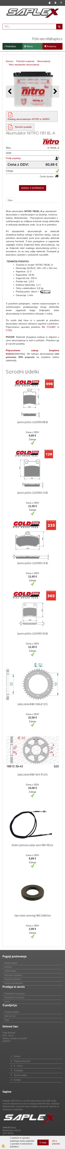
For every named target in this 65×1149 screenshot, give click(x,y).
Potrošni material (25, 61)
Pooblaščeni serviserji (14, 997)
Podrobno (10, 46)
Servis (7, 1001)
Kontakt (17, 1080)
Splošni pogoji (20, 1075)
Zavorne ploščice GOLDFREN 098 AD (32, 422)
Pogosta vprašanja (12, 979)
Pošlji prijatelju (13, 158)
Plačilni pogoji (10, 963)
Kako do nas (10, 1016)
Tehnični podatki (23, 127)
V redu (43, 1142)
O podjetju (18, 1070)
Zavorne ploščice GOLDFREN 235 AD (32, 563)
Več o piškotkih (56, 1142)
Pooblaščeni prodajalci (14, 993)
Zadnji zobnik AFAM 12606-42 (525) (32, 704)
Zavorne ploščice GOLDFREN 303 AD (32, 633)
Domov (9, 61)
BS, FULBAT (49, 327)
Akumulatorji (43, 61)
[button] (55, 92)
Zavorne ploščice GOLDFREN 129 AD (32, 493)
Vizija (6, 1020)
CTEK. (9, 330)
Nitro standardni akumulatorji (24, 64)
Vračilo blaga (10, 971)
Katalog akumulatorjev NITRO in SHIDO (29, 119)
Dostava (8, 967)
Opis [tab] (10, 200)
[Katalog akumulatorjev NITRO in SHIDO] (10, 114)
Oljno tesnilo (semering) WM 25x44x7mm (32, 915)
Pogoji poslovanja (22, 1061)
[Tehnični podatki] (10, 127)
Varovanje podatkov (13, 975)
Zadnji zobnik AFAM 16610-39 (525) (32, 774)
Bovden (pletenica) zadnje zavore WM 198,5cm (32, 845)
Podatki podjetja (11, 1012)
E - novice (18, 1066)
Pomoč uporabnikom (13, 983)
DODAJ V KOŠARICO (32, 188)
